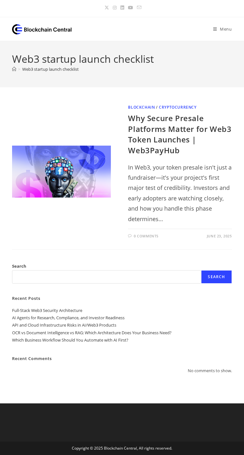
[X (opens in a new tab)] (107, 8)
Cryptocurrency (177, 107)
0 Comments (146, 236)
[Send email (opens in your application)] (138, 8)
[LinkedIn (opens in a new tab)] (122, 8)
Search (19, 266)
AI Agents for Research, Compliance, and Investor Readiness (68, 318)
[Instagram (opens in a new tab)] (115, 8)
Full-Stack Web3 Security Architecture (47, 310)
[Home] (14, 69)
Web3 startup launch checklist (50, 69)
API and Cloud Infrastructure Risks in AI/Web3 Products (64, 325)
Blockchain (141, 107)
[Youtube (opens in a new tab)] (130, 8)
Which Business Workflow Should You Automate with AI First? (70, 340)
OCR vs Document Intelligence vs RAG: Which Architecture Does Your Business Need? (92, 333)
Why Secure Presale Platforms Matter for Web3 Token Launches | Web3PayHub (179, 134)
